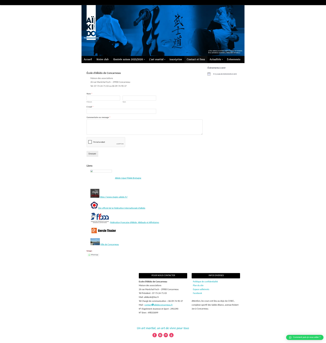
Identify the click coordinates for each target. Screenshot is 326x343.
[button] (304, 337)
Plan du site (198, 285)
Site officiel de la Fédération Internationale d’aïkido (121, 208)
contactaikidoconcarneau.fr (159, 305)
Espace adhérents (201, 289)
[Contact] (166, 335)
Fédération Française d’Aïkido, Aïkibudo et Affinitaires (134, 222)
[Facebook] (154, 335)
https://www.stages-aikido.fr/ (114, 197)
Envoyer (92, 154)
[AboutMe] (171, 335)
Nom (89, 94)
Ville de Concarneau (109, 244)
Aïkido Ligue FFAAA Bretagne (128, 178)
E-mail (90, 107)
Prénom (89, 102)
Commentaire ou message (98, 117)
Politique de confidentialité (205, 282)
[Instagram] (160, 335)
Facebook (197, 293)
